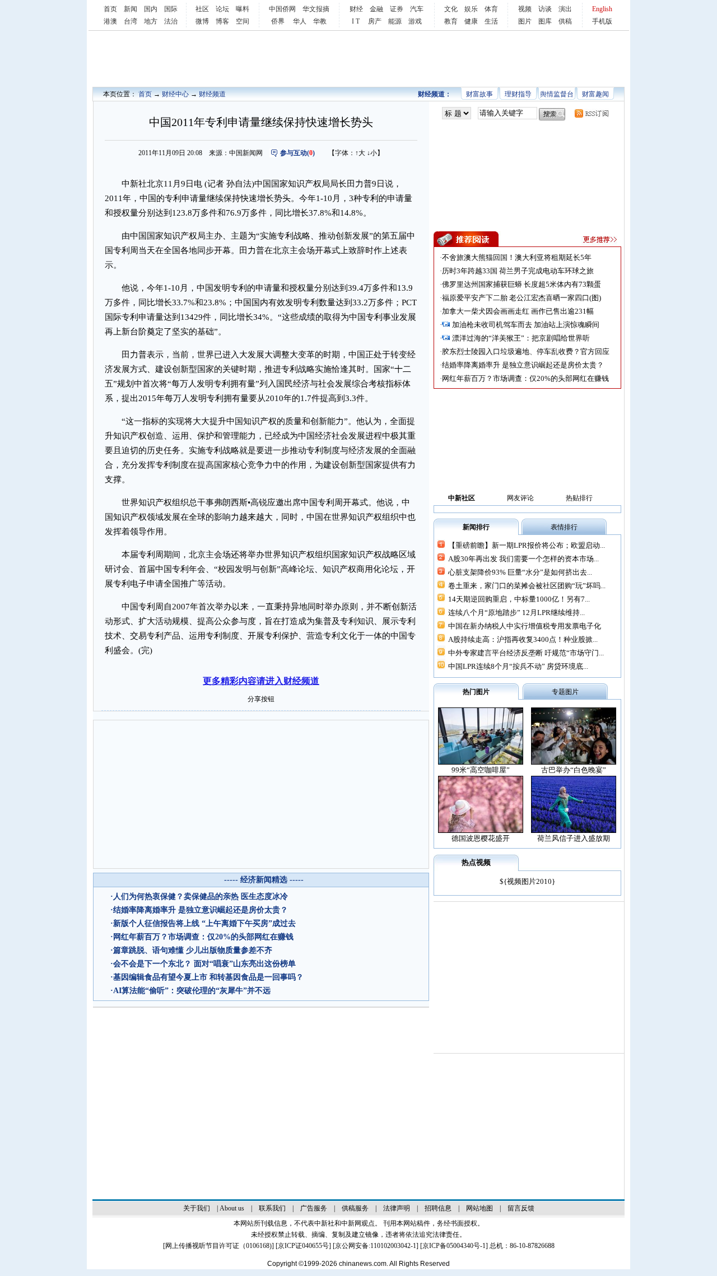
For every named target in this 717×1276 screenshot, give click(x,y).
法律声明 (396, 1208)
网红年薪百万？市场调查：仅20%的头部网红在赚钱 (203, 937)
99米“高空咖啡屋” (480, 770)
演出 (565, 9)
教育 (451, 21)
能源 (395, 21)
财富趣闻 (595, 94)
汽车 (416, 9)
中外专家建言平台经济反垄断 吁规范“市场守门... (526, 653)
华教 (320, 21)
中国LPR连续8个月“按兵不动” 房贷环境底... (518, 666)
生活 (491, 21)
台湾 (130, 21)
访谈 (545, 9)
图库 (545, 21)
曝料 (242, 9)
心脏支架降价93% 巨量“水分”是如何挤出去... (520, 572)
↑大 (360, 153)
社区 (202, 9)
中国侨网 (282, 9)
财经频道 (212, 94)
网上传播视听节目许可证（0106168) (218, 1246)
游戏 (415, 21)
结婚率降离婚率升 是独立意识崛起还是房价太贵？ (200, 910)
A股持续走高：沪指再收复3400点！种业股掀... (523, 639)
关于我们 (196, 1208)
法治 (171, 21)
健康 (471, 21)
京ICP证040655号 (303, 1246)
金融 (376, 9)
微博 (202, 21)
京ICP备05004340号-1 (454, 1246)
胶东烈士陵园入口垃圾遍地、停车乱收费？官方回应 (525, 351)
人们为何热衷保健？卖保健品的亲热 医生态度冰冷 (200, 896)
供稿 (565, 21)
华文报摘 (315, 9)
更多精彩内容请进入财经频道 (261, 681)
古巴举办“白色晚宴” (573, 770)
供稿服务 (355, 1208)
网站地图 (479, 1208)
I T (356, 21)
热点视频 (476, 862)
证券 (396, 9)
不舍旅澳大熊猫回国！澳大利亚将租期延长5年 (517, 257)
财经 (356, 9)
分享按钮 (261, 699)
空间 (242, 21)
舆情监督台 (557, 94)
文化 (451, 9)
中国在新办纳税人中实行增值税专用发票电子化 (524, 626)
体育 (491, 9)
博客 (222, 21)
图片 (525, 21)
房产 (374, 21)
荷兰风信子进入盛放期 (573, 838)
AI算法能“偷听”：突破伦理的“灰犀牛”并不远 (192, 990)
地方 (150, 21)
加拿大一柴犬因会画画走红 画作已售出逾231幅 (518, 311)
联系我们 (272, 1208)
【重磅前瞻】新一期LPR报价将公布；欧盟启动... (526, 545)
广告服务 (313, 1208)
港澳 (110, 21)
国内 (150, 9)
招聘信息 (438, 1208)
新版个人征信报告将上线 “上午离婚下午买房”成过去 (204, 923)
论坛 (222, 9)
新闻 (130, 9)
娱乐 (471, 9)
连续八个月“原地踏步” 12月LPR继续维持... (516, 612)
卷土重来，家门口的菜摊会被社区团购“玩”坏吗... (527, 585)
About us (232, 1208)
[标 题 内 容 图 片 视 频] (456, 113)
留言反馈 (521, 1208)
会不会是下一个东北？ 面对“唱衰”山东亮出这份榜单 (204, 964)
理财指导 (518, 94)
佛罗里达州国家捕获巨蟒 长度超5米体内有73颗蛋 (521, 284)
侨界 (278, 21)
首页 (110, 9)
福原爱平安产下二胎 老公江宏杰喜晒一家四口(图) (521, 298)
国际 (171, 9)
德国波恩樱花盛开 (480, 838)
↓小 (372, 153)
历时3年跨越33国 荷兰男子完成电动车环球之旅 (518, 271)
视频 (525, 9)
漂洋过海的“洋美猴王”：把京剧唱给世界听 (521, 338)
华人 (299, 21)
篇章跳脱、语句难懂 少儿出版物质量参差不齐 (192, 950)
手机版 (602, 21)
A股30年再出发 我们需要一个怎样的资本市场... (523, 559)
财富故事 (479, 94)
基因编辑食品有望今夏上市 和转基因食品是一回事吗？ (208, 977)
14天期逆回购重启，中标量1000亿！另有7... (519, 599)
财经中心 (175, 94)
